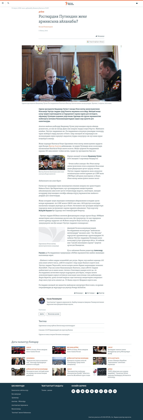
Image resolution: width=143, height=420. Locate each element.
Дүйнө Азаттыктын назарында (77, 358)
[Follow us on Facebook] (73, 391)
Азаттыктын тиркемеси (20, 405)
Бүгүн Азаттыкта (113, 358)
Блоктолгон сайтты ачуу (20, 390)
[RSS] (110, 391)
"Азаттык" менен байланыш (21, 412)
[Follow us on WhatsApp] (105, 391)
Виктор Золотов (55, 146)
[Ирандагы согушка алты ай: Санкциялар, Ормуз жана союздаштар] (59, 361)
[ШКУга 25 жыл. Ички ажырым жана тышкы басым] (18, 350)
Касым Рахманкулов (46, 27)
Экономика (30, 358)
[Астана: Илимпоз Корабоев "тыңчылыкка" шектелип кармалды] (99, 361)
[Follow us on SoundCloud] (96, 391)
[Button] (100, 36)
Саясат (28, 347)
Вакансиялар (16, 409)
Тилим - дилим (47, 390)
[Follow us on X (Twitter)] (78, 391)
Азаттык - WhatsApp (18, 401)
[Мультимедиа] (137, 3)
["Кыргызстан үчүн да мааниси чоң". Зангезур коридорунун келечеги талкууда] (18, 361)
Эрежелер (15, 398)
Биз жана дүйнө (72, 347)
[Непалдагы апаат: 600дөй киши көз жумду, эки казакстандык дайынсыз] (18, 372)
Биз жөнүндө (16, 394)
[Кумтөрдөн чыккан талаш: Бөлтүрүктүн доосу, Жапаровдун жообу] (99, 350)
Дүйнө (41, 12)
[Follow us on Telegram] (87, 391)
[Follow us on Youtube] (82, 391)
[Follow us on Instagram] (101, 391)
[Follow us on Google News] (92, 391)
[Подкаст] (115, 391)
